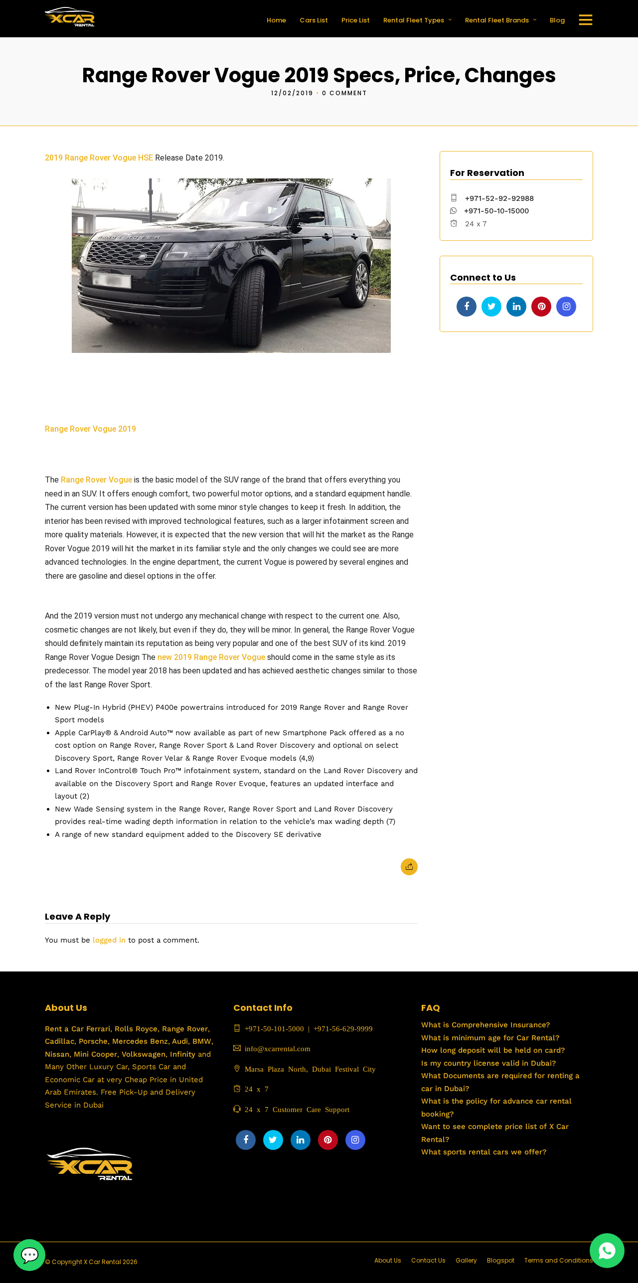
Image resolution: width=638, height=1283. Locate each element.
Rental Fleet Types (413, 20)
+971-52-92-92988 (499, 198)
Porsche (92, 1041)
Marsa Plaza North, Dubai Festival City (308, 1068)
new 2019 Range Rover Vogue (211, 657)
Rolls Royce (136, 1028)
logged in (109, 940)
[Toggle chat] (29, 1255)
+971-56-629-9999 (343, 1028)
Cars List (314, 20)
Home (276, 20)
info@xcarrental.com (278, 1048)
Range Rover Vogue (96, 479)
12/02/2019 (292, 93)
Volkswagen (143, 1054)
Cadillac (59, 1041)
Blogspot (500, 1260)
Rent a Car (64, 1028)
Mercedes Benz (139, 1041)
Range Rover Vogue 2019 (91, 429)
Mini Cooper (95, 1054)
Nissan (57, 1054)
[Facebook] (467, 307)
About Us (387, 1260)
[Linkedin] (516, 307)
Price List (355, 20)
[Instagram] (566, 307)
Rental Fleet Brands (497, 20)
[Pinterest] (541, 307)
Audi (179, 1041)
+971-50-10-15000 (495, 210)
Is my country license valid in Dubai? (488, 1063)
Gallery (466, 1260)
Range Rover (184, 1028)
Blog (557, 20)
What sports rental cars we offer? (483, 1151)
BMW (200, 1041)
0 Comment (344, 93)
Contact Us (428, 1260)
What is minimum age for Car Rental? (490, 1037)
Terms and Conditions (558, 1260)
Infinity (182, 1054)
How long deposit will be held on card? (493, 1050)
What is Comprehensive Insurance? (485, 1024)
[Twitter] (491, 307)
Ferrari (97, 1028)
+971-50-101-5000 (272, 1028)
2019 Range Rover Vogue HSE (99, 157)
